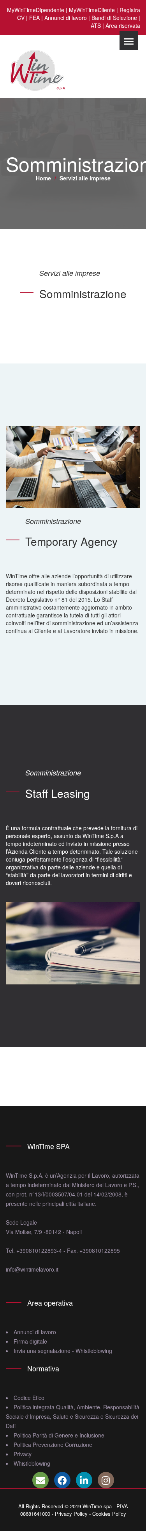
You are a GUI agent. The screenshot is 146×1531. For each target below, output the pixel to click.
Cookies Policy (109, 1513)
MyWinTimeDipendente (35, 10)
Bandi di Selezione (114, 18)
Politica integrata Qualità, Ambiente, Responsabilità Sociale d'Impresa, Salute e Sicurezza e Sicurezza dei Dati (72, 1416)
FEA (34, 18)
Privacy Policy (71, 1513)
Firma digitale (30, 1341)
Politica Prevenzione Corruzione (53, 1444)
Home (43, 178)
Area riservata (123, 25)
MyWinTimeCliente (92, 10)
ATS (96, 25)
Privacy (23, 1454)
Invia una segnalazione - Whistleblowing (63, 1351)
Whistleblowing (32, 1463)
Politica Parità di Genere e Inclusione (59, 1435)
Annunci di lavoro (65, 18)
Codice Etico (29, 1397)
